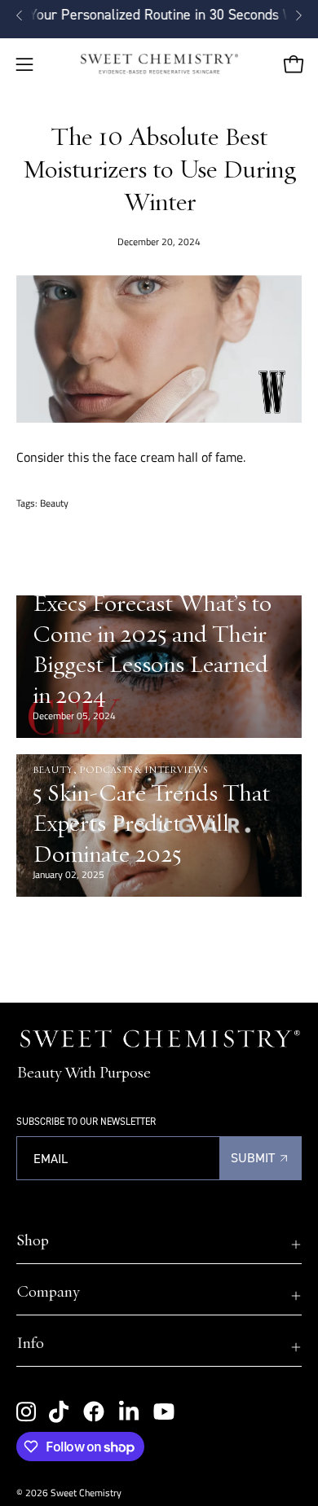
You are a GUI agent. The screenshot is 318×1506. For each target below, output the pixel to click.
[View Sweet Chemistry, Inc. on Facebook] (94, 1411)
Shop (32, 1239)
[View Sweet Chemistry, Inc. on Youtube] (164, 1411)
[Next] (298, 15)
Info (30, 1342)
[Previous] (19, 15)
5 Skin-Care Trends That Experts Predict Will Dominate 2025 (151, 822)
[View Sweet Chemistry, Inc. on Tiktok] (58, 1411)
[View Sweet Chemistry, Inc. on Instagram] (26, 1411)
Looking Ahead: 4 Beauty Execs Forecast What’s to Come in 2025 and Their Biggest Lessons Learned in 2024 (152, 633)
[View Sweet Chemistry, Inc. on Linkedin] (129, 1411)
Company (47, 1291)
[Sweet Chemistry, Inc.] (159, 64)
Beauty (54, 503)
